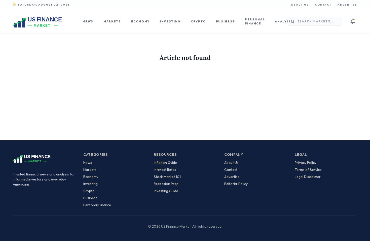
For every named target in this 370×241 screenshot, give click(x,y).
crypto (89, 191)
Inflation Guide (165, 162)
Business (225, 21)
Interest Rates (165, 169)
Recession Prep (166, 184)
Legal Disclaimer (308, 176)
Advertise (347, 4)
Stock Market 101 (167, 176)
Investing (170, 21)
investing (90, 184)
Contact (323, 4)
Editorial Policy (236, 184)
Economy (140, 21)
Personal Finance (255, 21)
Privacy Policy (305, 162)
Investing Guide (166, 191)
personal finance (97, 205)
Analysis (284, 21)
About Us (300, 4)
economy (90, 176)
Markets (112, 21)
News (88, 21)
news (87, 162)
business (90, 198)
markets (89, 169)
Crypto (198, 21)
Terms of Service (308, 169)
